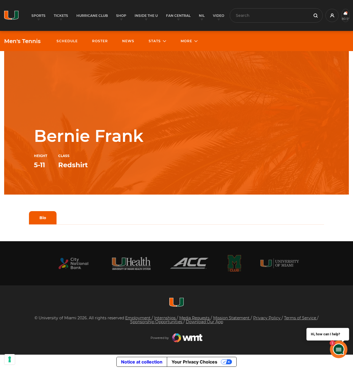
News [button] (128, 41)
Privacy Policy (267, 317)
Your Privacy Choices (194, 362)
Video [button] (218, 16)
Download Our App (204, 321)
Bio (42, 217)
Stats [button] (155, 41)
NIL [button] (202, 16)
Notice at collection (141, 362)
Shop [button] (121, 16)
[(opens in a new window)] (73, 263)
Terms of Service (300, 317)
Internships (165, 317)
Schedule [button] (67, 41)
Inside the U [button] (146, 16)
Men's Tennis (22, 41)
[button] (332, 15)
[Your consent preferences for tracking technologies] (9, 359)
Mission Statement (232, 317)
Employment (138, 317)
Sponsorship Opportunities (156, 321)
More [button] (186, 41)
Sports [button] (38, 16)
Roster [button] (100, 41)
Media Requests (195, 317)
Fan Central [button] (178, 16)
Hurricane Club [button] (92, 16)
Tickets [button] (61, 16)
